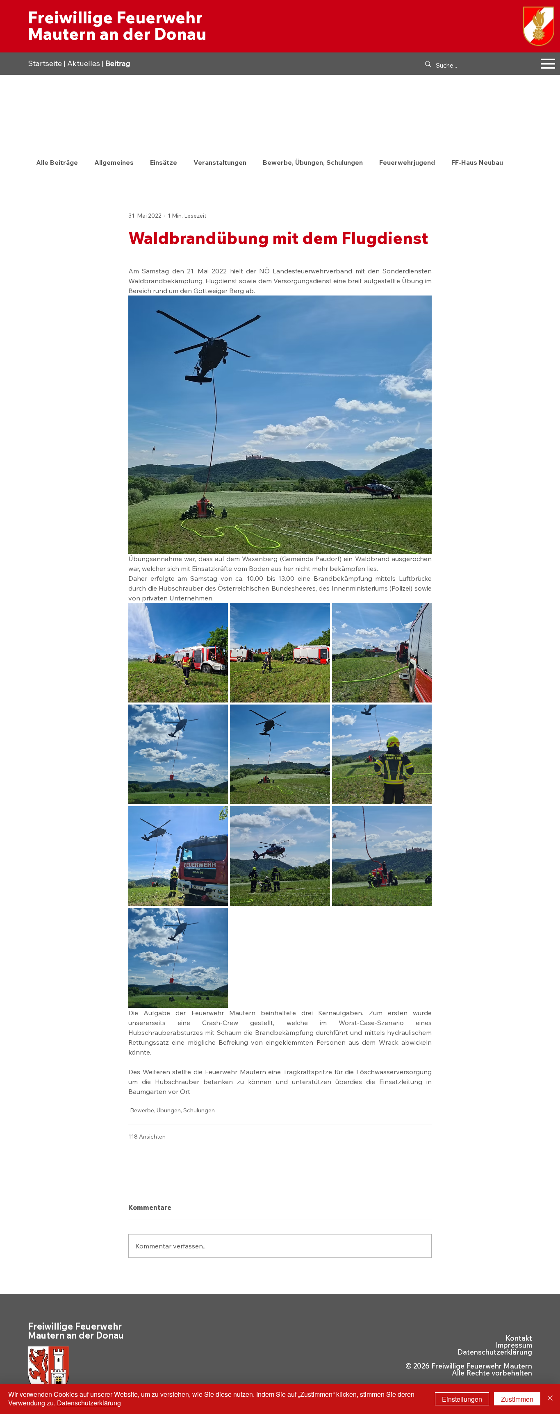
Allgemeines (114, 162)
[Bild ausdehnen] (178, 652)
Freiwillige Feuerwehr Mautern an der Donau (117, 25)
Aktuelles (83, 63)
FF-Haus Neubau (477, 162)
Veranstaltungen (219, 162)
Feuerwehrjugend (407, 162)
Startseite (45, 63)
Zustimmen (517, 1399)
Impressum (514, 1345)
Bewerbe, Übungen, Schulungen (313, 162)
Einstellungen (462, 1399)
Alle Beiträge (57, 162)
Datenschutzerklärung (495, 1352)
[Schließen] (550, 1398)
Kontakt (518, 1338)
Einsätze (163, 162)
